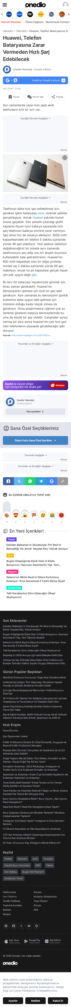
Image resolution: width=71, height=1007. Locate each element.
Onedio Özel (14, 587)
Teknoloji (21, 30)
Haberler (8, 30)
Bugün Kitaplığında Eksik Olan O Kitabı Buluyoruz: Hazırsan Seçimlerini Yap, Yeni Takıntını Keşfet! (32, 563)
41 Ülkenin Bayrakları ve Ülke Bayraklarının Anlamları (32, 828)
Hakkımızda (9, 892)
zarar (41, 213)
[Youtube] (29, 926)
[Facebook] (14, 926)
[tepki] (7, 515)
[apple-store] (13, 941)
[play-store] (33, 941)
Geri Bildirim (10, 896)
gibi (34, 275)
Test (10, 555)
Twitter (8, 858)
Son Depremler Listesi (15, 736)
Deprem (22, 858)
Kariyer (38, 892)
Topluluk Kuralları (12, 905)
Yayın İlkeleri (41, 900)
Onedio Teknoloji (32, 69)
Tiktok (49, 865)
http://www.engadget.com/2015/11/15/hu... (31, 335)
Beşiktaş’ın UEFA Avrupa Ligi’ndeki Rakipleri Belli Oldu (33, 655)
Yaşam (11, 539)
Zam (35, 858)
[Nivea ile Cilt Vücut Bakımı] (9, 14)
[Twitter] (21, 926)
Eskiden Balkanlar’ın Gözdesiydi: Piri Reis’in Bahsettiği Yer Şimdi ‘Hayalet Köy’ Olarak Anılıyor (37, 546)
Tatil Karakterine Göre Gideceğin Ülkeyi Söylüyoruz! (30, 595)
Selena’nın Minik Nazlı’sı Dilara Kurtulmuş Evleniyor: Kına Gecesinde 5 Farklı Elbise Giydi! (35, 579)
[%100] (41, 14)
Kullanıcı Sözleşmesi (45, 896)
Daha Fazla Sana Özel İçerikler (33, 440)
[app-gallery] (53, 941)
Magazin (12, 571)
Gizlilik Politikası (11, 900)
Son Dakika (10, 871)
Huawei (38, 217)
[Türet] (62, 14)
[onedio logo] (33, 963)
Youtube (48, 858)
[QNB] (51, 14)
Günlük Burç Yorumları (17, 865)
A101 (38, 865)
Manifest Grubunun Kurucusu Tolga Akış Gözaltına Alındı (34, 677)
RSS (36, 909)
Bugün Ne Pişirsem (33, 871)
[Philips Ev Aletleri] (19, 14)
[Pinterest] (36, 926)
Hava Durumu (10, 730)
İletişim (7, 914)
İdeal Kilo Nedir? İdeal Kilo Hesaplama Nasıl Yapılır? (31, 806)
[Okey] (30, 14)
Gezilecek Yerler (13, 878)
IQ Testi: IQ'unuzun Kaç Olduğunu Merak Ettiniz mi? (31, 842)
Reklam (7, 909)
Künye (37, 905)
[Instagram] (6, 926)
